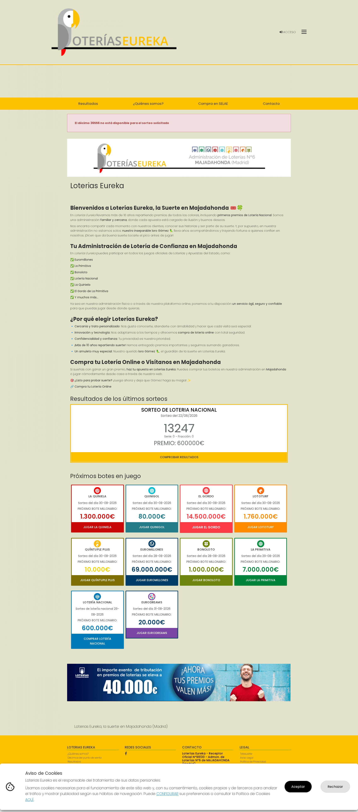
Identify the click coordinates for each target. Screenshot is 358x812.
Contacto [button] (271, 103)
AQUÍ (29, 799)
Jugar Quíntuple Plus (97, 580)
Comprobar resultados (179, 457)
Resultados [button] (88, 103)
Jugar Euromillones (152, 580)
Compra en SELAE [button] (213, 103)
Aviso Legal (246, 757)
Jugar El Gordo (206, 527)
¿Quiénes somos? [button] (148, 103)
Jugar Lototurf (260, 527)
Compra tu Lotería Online (93, 386)
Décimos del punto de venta (85, 757)
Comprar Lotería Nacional (97, 641)
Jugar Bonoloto (206, 580)
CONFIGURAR (167, 793)
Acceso (289, 32)
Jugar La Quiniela (97, 527)
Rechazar (335, 786)
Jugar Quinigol (151, 527)
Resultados (74, 761)
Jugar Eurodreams (152, 633)
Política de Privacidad (253, 761)
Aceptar (298, 786)
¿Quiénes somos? (78, 753)
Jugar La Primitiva (260, 580)
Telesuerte (246, 753)
